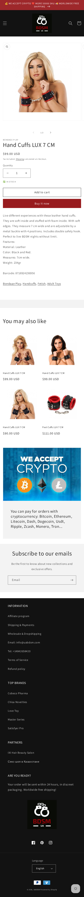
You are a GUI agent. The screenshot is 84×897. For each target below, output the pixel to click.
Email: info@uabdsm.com (24, 642)
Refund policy (16, 669)
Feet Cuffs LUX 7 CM (52, 427)
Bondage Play (12, 283)
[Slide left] (33, 132)
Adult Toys (54, 283)
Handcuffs (29, 283)
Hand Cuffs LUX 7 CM (14, 373)
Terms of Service (18, 660)
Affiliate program (18, 616)
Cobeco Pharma (18, 693)
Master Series (16, 719)
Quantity (8, 165)
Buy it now (42, 203)
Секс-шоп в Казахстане (23, 761)
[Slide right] (50, 132)
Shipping (20, 159)
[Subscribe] (71, 580)
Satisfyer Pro (16, 728)
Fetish (42, 283)
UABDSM (37, 889)
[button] (5, 23)
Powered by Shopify (48, 889)
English (40, 868)
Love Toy (13, 710)
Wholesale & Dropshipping (24, 633)
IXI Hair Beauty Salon (21, 752)
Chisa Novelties (17, 702)
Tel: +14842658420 (19, 651)
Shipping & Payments (21, 625)
